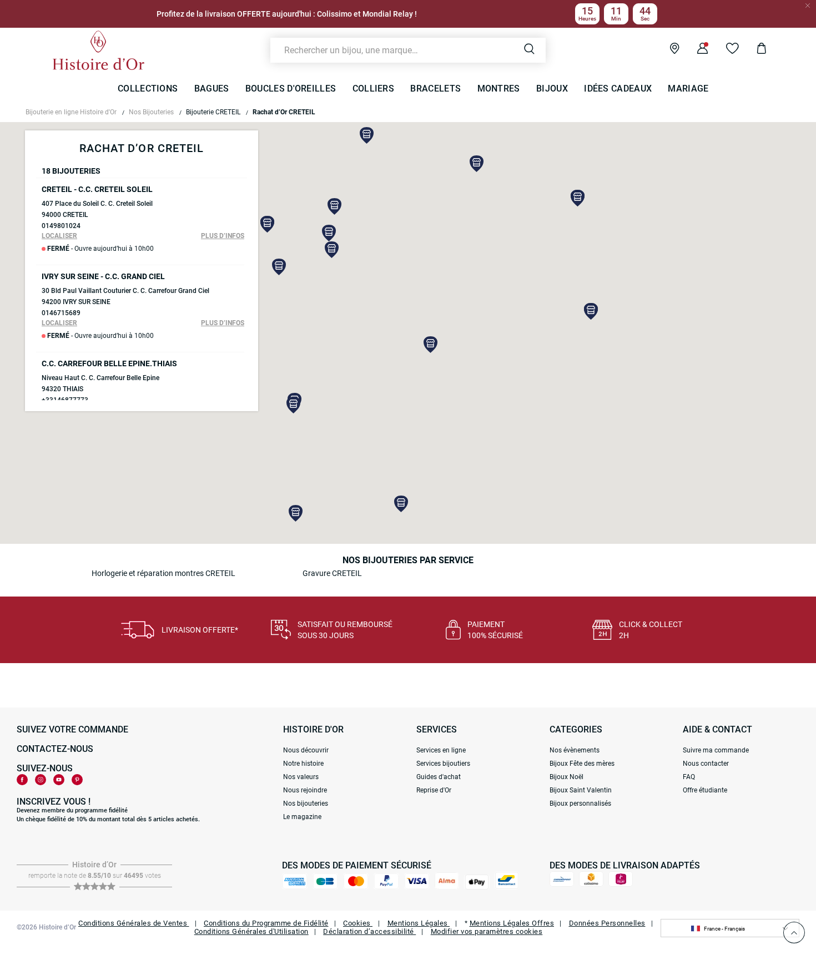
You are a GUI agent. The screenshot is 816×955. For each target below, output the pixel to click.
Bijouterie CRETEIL (213, 112)
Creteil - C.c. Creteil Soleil (97, 189)
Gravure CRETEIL (332, 573)
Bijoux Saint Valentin (581, 790)
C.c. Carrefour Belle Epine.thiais (109, 363)
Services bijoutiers (443, 763)
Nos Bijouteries (151, 112)
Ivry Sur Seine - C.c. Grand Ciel (103, 276)
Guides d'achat (438, 777)
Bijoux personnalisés (580, 803)
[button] (431, 344)
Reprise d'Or (433, 790)
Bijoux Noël (566, 777)
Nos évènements (575, 750)
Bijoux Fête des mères (582, 763)
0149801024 (61, 226)
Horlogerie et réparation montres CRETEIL (163, 573)
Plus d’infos (222, 236)
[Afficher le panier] (753, 50)
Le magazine (302, 817)
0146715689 (61, 313)
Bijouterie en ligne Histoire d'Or (71, 112)
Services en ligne (441, 750)
